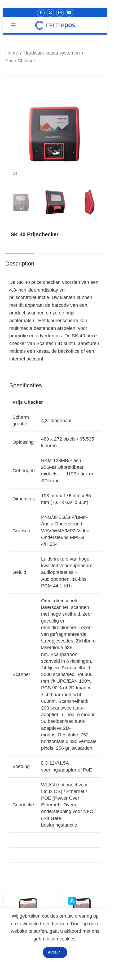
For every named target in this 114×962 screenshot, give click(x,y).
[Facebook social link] (41, 13)
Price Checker (20, 60)
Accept (55, 952)
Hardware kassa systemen (52, 53)
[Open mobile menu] (13, 25)
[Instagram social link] (60, 13)
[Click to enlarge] (15, 174)
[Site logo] (55, 25)
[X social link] (50, 13)
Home (11, 53)
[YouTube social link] (69, 13)
